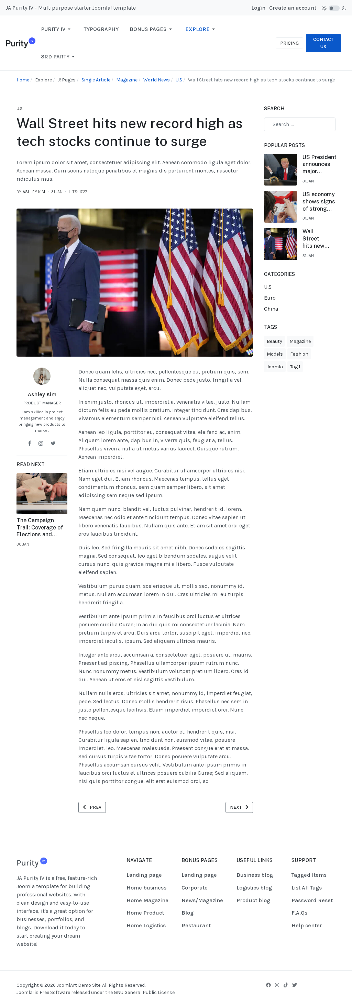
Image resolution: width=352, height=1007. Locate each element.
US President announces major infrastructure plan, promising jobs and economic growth (320, 164)
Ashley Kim (42, 394)
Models (275, 354)
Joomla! (25, 992)
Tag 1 (295, 367)
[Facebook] (268, 985)
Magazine (300, 341)
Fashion (299, 354)
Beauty (274, 341)
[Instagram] (277, 985)
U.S (19, 108)
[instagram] (41, 443)
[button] (56, 29)
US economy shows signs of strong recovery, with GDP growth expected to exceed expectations (319, 201)
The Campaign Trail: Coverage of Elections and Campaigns (39, 527)
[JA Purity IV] (20, 42)
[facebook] (29, 443)
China (271, 308)
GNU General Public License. (144, 992)
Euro (270, 297)
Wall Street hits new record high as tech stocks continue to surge (313, 238)
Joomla (275, 367)
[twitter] (53, 443)
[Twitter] (294, 985)
